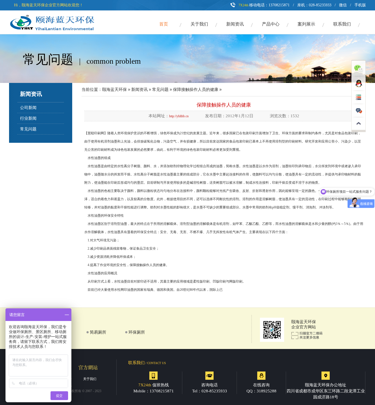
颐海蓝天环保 (114, 89)
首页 (163, 24)
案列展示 (306, 24)
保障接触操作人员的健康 (195, 89)
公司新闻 (28, 107)
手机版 (360, 5)
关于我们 (199, 24)
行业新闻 (28, 118)
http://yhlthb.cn (179, 116)
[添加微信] (358, 75)
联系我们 (342, 24)
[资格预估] (358, 103)
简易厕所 (98, 332)
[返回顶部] (358, 131)
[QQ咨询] (358, 90)
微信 (343, 5)
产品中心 (270, 24)
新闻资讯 (235, 24)
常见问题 (28, 129)
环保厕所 (136, 332)
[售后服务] (358, 116)
